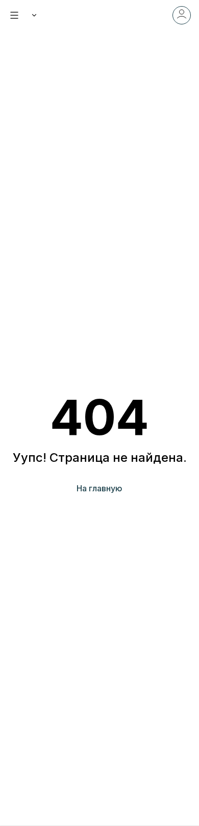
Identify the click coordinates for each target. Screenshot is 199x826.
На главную (99, 488)
